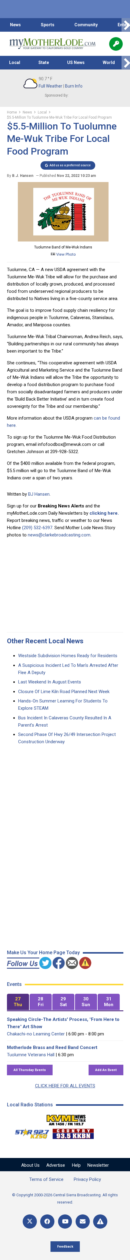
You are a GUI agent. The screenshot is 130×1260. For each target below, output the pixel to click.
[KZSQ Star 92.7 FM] (29, 1132)
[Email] (83, 1221)
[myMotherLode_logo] (52, 44)
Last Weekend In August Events (49, 682)
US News (76, 62)
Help (76, 1165)
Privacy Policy (87, 1179)
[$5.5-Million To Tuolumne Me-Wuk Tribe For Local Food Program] (63, 240)
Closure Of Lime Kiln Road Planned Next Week (63, 691)
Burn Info (74, 86)
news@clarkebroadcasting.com (59, 535)
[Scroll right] (126, 25)
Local (14, 62)
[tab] (18, 1002)
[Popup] (116, 44)
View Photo (65, 254)
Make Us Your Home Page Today (43, 952)
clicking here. (104, 513)
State (43, 62)
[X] (30, 1221)
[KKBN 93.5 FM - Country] (73, 1132)
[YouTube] (65, 1221)
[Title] (100, 1221)
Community (86, 24)
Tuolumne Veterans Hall (30, 1054)
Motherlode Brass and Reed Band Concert (52, 1047)
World (109, 62)
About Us (30, 1165)
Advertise (55, 1165)
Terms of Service (46, 1179)
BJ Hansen (39, 494)
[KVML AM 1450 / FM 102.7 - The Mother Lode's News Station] (66, 1118)
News (15, 24)
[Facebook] (47, 1221)
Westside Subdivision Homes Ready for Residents (67, 655)
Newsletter (98, 1165)
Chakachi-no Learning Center (36, 1034)
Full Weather (50, 86)
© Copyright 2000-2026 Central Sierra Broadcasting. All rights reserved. (65, 1198)
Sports (47, 24)
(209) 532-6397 (37, 527)
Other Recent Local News (45, 641)
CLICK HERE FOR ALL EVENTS (65, 1086)
